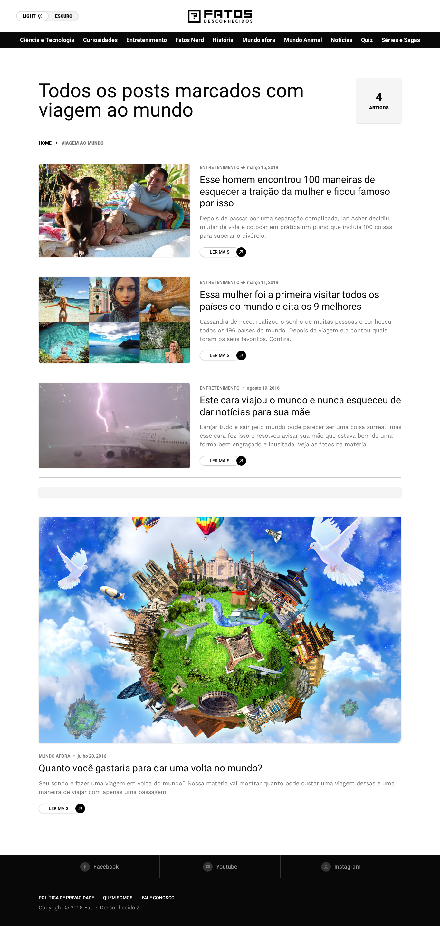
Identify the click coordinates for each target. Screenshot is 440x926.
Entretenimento (220, 167)
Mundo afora (54, 756)
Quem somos (118, 897)
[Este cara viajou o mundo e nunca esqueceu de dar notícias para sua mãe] (114, 425)
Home (45, 143)
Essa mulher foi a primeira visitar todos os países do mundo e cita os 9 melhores (289, 301)
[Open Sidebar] (420, 74)
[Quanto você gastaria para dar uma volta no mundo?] (220, 630)
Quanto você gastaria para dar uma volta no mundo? (150, 768)
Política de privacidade (66, 897)
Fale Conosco (158, 897)
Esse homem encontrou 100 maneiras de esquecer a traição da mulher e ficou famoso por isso (295, 192)
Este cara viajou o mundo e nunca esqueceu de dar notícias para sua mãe (300, 406)
